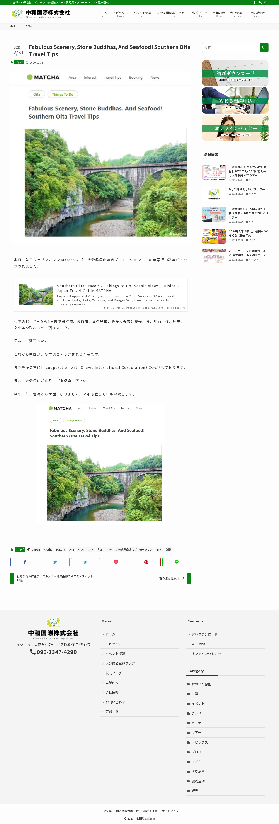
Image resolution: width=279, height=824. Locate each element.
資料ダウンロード (205, 634)
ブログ (19, 62)
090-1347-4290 (57, 652)
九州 (100, 549)
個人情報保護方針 (127, 811)
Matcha (60, 549)
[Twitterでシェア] (55, 562)
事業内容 (112, 682)
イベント (198, 703)
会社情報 (112, 692)
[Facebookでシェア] (24, 562)
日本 (159, 549)
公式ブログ (113, 673)
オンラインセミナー (206, 653)
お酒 (195, 693)
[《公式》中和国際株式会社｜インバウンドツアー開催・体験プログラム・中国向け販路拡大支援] (40, 13)
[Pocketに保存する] (116, 562)
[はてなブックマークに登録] (85, 562)
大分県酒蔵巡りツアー (121, 663)
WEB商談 (198, 643)
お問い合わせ (115, 702)
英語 (168, 549)
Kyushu (48, 549)
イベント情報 (115, 653)
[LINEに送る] (176, 562)
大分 (109, 549)
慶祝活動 (198, 781)
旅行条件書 (150, 811)
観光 (195, 790)
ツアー (196, 732)
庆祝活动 (198, 771)
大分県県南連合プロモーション (134, 549)
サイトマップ (170, 811)
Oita (71, 549)
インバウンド (86, 549)
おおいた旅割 (201, 684)
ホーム (110, 634)
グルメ (196, 713)
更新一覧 (112, 711)
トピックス (113, 643)
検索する (264, 47)
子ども (196, 761)
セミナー (198, 723)
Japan (36, 549)
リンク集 (106, 811)
